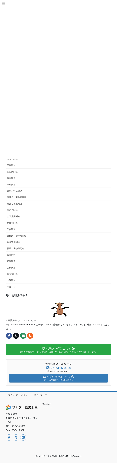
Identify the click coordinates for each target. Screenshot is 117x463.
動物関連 (11, 178)
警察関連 (11, 267)
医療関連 (11, 184)
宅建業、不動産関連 (16, 197)
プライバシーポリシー (19, 395)
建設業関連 (12, 172)
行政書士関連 (13, 242)
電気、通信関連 (14, 191)
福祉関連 (11, 255)
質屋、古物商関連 (15, 248)
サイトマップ (40, 395)
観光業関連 (12, 274)
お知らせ (11, 287)
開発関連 (11, 165)
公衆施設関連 (13, 216)
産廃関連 (11, 261)
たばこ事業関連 (14, 203)
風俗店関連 (12, 210)
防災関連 (11, 229)
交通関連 (11, 280)
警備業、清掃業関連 (16, 235)
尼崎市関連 (12, 223)
